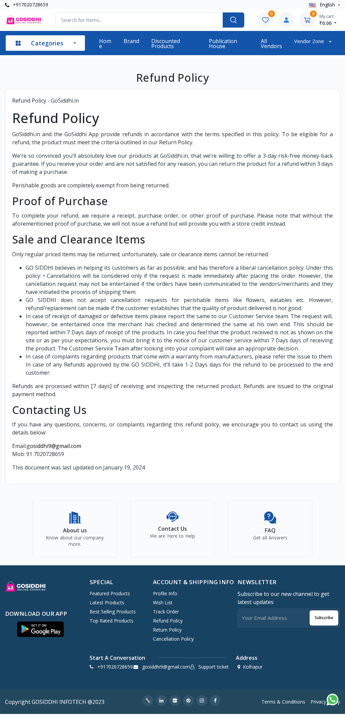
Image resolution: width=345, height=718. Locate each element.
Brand (131, 41)
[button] (40, 629)
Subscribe (324, 617)
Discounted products (165, 43)
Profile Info (165, 593)
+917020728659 (29, 4)
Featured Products (110, 593)
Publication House (223, 43)
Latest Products (107, 602)
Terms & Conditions (283, 701)
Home (105, 43)
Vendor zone (309, 41)
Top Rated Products (111, 620)
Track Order (166, 611)
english (327, 4)
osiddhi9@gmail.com (55, 446)
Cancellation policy (173, 639)
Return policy (167, 630)
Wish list (162, 602)
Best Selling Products (113, 611)
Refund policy (168, 620)
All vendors (271, 43)
